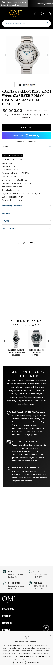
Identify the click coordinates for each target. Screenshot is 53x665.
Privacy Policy (30, 656)
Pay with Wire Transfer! (36, 111)
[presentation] (4, 341)
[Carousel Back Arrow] (5, 55)
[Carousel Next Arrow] (47, 55)
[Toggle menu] (3, 13)
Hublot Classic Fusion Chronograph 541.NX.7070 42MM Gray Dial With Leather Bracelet (37, 351)
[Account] (35, 13)
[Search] (47, 23)
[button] (46, 628)
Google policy (44, 656)
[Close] (50, 635)
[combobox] (26, 23)
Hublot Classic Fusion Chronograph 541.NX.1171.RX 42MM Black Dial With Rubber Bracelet (17, 351)
